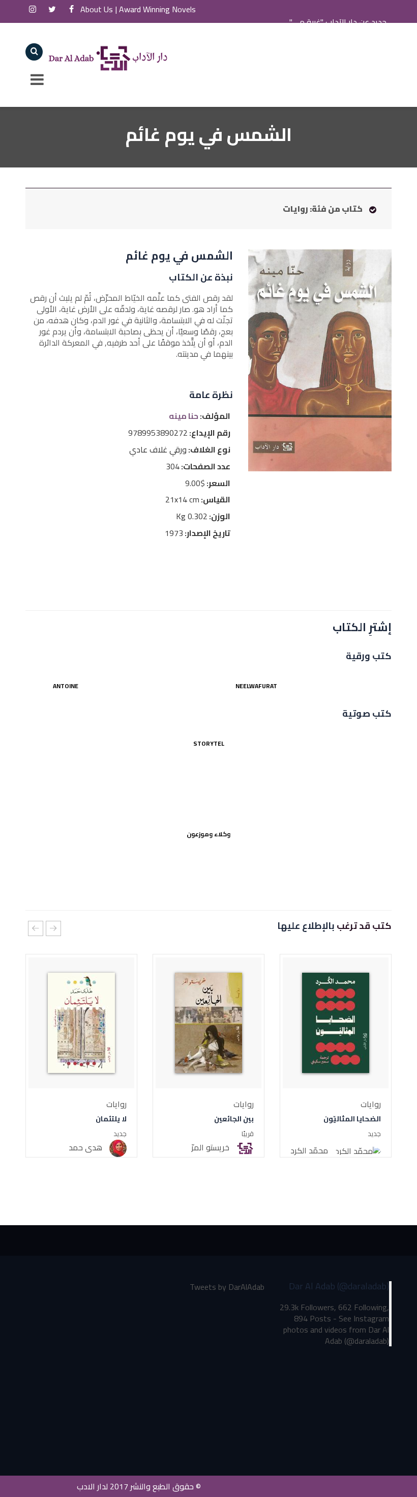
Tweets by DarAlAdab (227, 1287)
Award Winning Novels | (189, 9)
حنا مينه (183, 416)
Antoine (65, 686)
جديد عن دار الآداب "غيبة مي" (337, 22)
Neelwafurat (256, 686)
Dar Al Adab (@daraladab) (339, 1286)
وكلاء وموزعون (208, 834)
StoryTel (208, 743)
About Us (106, 9)
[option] (336, 1055)
